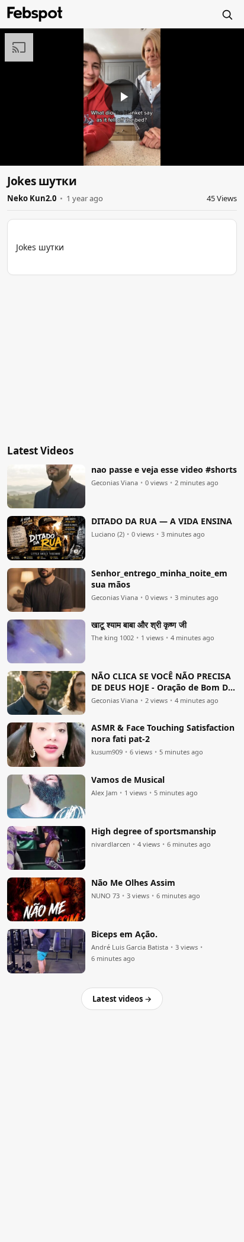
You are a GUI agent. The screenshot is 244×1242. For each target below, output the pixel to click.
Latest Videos (40, 450)
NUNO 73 (105, 896)
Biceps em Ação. (124, 934)
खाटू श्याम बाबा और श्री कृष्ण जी (139, 625)
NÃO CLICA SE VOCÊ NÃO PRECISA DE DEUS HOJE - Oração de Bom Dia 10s (163, 682)
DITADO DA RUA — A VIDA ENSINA (161, 521)
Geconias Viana (114, 483)
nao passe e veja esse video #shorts (164, 469)
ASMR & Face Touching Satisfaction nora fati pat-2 (163, 733)
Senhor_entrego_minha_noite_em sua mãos (159, 579)
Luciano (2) (107, 534)
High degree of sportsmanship (153, 831)
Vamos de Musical (128, 780)
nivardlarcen (110, 844)
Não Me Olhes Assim (133, 883)
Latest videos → (122, 998)
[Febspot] (35, 14)
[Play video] (122, 97)
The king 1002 (112, 638)
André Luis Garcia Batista (129, 947)
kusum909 (107, 752)
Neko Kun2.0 (31, 198)
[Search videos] (227, 14)
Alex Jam (104, 793)
